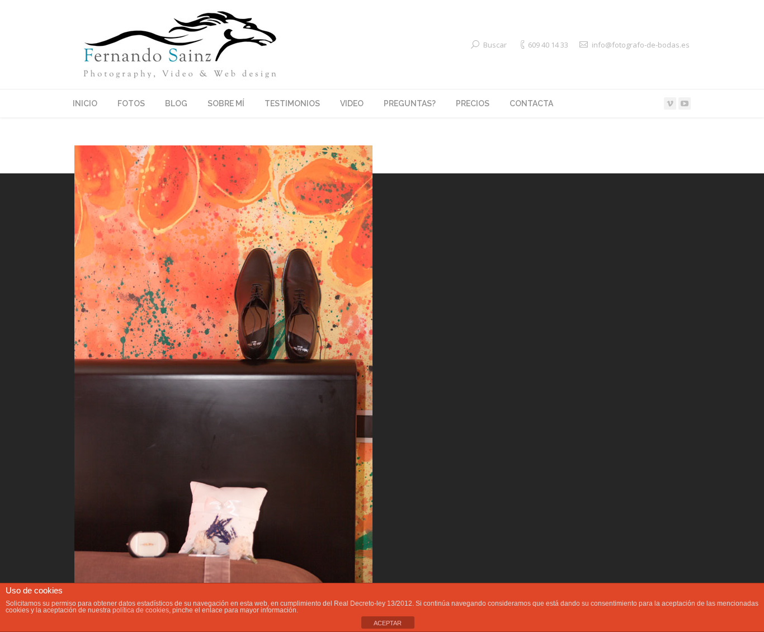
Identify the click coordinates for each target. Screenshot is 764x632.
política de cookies (140, 610)
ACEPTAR (388, 623)
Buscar (495, 45)
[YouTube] (684, 103)
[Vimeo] (670, 103)
